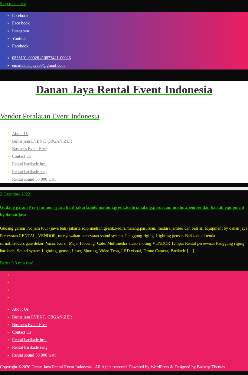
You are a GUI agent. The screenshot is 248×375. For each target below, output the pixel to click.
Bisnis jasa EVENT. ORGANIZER (42, 317)
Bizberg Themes (211, 367)
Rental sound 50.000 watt (34, 355)
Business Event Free (29, 324)
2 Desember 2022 (15, 194)
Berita (5, 263)
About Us (20, 309)
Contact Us (21, 332)
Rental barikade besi (29, 340)
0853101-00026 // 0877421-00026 (41, 58)
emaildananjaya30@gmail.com (38, 65)
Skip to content (13, 4)
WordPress (160, 367)
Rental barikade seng (29, 347)
